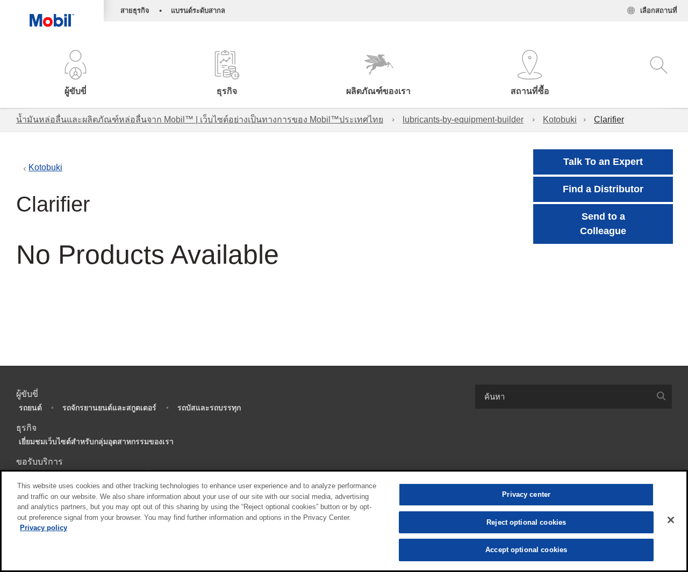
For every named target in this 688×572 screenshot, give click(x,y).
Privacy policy (43, 528)
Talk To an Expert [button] (603, 161)
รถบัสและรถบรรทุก (209, 407)
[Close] (671, 520)
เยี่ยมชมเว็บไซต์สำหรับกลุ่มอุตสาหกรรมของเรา (96, 441)
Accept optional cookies (526, 550)
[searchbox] (562, 397)
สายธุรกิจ (134, 10)
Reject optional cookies (526, 522)
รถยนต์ (30, 407)
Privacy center (526, 494)
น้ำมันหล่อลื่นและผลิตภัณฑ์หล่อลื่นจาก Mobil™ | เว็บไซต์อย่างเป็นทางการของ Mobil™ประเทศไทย (199, 119)
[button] (75, 74)
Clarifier (609, 119)
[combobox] (573, 397)
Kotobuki (560, 119)
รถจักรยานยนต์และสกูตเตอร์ (109, 407)
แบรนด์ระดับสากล (198, 10)
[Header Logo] (52, 13)
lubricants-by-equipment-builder (463, 119)
